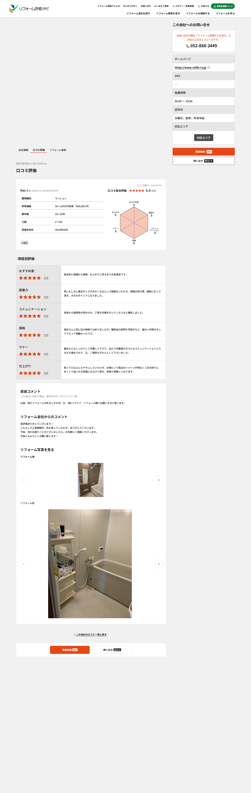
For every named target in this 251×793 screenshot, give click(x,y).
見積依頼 (69, 649)
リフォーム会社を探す (138, 13)
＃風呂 (24, 242)
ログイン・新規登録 (185, 5)
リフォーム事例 (58, 150)
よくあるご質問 (161, 5)
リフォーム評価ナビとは (108, 5)
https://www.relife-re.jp (190, 67)
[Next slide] (159, 480)
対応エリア (203, 138)
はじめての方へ (130, 5)
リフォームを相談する (198, 13)
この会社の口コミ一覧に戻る (91, 634)
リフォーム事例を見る (168, 13)
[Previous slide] (23, 480)
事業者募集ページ (225, 6)
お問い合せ (146, 5)
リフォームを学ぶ (225, 13)
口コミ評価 (39, 150)
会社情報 (23, 150)
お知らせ (205, 5)
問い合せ (112, 649)
